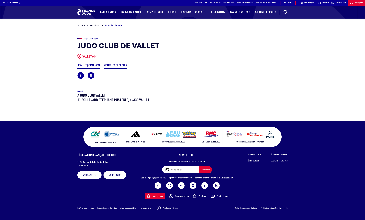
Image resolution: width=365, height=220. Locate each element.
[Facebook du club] (80, 75)
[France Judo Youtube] (181, 185)
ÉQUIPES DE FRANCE (279, 154)
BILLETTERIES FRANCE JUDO (266, 3)
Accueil (81, 25)
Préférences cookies (85, 208)
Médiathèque (309, 3)
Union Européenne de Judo (246, 208)
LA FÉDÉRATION (254, 154)
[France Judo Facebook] (158, 185)
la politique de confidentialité (180, 177)
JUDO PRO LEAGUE (201, 3)
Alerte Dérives (288, 3)
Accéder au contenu (10, 3)
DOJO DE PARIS (228, 3)
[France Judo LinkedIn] (216, 185)
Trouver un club (340, 3)
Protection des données (107, 208)
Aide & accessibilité (128, 208)
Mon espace (358, 3)
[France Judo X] (169, 185)
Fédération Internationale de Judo (274, 208)
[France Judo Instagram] (193, 185)
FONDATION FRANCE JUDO (245, 3)
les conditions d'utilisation (205, 177)
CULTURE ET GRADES (279, 160)
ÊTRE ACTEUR (253, 160)
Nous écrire (115, 175)
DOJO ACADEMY (215, 3)
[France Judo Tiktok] (204, 185)
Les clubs (95, 25)
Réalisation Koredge (171, 208)
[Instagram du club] (91, 75)
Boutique (325, 3)
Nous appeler (89, 175)
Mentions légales (146, 208)
